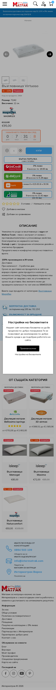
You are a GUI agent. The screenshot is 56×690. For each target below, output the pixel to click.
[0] (51, 4)
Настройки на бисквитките (28, 354)
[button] (5, 3)
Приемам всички (28, 348)
